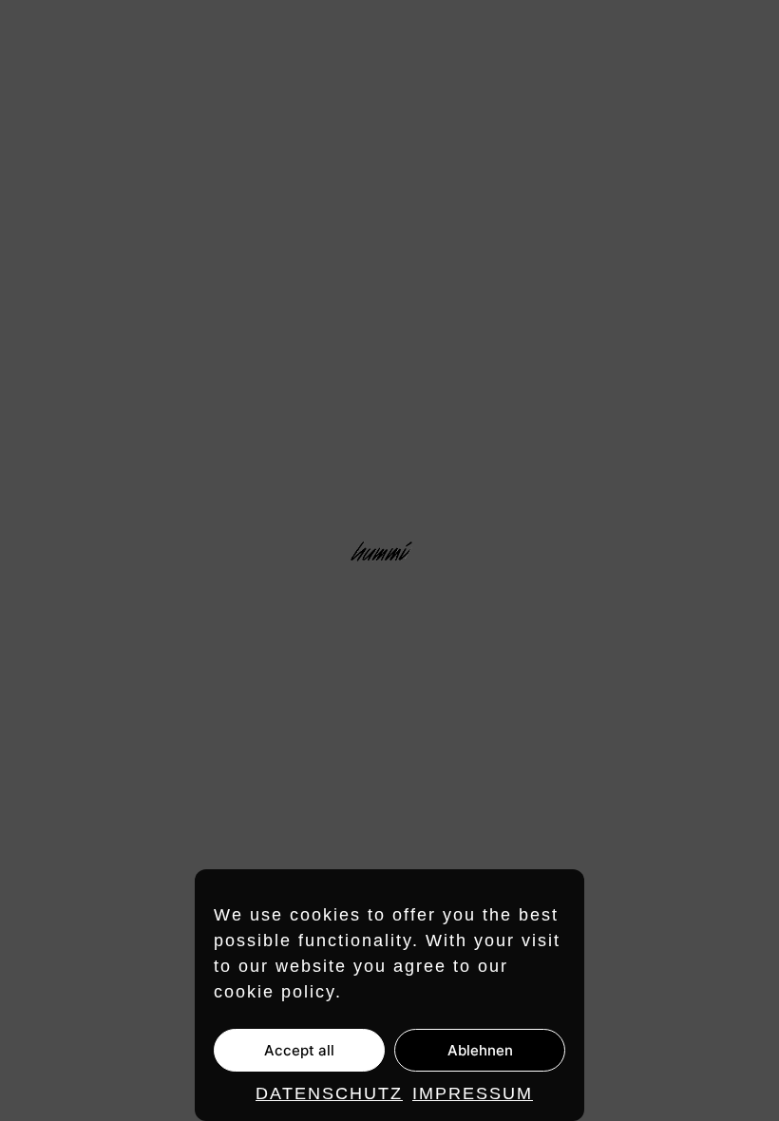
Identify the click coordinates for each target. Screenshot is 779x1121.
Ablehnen (480, 1050)
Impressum (472, 1093)
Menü (741, 36)
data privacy (715, 864)
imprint (629, 864)
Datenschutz (329, 1093)
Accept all (299, 1050)
